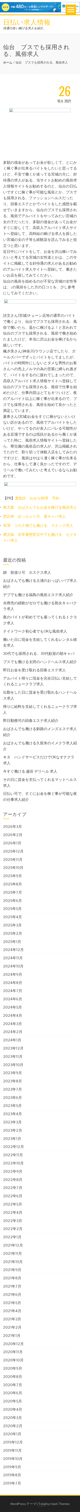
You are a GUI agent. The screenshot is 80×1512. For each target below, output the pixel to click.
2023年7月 (12, 1089)
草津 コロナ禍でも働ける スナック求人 (38, 525)
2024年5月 (12, 1007)
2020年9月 (12, 1368)
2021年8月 (12, 1278)
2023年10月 (13, 1064)
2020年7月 (12, 1384)
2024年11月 (13, 958)
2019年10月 (13, 1458)
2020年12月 (13, 1343)
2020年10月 (13, 1360)
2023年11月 (13, 1056)
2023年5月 (12, 1105)
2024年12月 (13, 949)
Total (42, 1504)
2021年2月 (12, 1327)
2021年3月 (12, 1319)
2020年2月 (12, 1426)
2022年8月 (12, 1179)
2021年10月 (13, 1261)
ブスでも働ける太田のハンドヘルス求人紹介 (40, 661)
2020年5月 (12, 1401)
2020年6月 (12, 1393)
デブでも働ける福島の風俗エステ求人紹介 (38, 594)
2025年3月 (12, 925)
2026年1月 (12, 843)
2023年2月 (12, 1130)
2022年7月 (12, 1187)
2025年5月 (12, 908)
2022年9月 (12, 1171)
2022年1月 (12, 1237)
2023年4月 (12, 1113)
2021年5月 (12, 1302)
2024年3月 (12, 1023)
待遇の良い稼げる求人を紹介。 (24, 28)
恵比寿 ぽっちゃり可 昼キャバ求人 (34, 516)
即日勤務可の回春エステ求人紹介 (30, 720)
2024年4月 (12, 1015)
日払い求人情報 (27, 21)
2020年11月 (13, 1351)
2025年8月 (12, 884)
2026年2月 (12, 834)
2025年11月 (13, 859)
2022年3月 (12, 1220)
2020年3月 (12, 1417)
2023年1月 (12, 1138)
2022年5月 (12, 1204)
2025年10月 (13, 867)
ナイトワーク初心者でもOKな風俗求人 (35, 631)
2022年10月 (13, 1163)
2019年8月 (12, 1475)
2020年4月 (12, 1409)
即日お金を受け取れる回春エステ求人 (34, 670)
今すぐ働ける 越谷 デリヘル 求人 (30, 771)
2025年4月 (12, 917)
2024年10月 (13, 966)
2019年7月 (12, 1483)
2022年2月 (13, 1228)
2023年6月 (12, 1097)
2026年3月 (12, 826)
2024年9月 (12, 974)
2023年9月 (12, 1072)
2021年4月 (12, 1310)
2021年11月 (12, 1253)
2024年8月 (12, 982)
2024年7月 (12, 990)
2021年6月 (12, 1294)
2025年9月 (12, 875)
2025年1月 (12, 941)
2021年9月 (12, 1269)
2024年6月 (12, 999)
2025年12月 (13, 851)
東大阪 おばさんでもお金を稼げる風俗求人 (40, 507)
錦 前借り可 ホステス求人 (27, 572)
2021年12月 (13, 1245)
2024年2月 (12, 1031)
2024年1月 (12, 1040)
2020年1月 (12, 1434)
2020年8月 (12, 1376)
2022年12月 (13, 1146)
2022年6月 (12, 1196)
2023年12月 (13, 1048)
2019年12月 (13, 1442)
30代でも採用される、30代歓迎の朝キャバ (38, 653)
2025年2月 (12, 933)
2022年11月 (13, 1155)
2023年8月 (12, 1081)
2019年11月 (12, 1450)
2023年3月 (12, 1122)
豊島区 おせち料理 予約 (37, 498)
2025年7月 (12, 892)
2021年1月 (12, 1335)
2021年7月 (12, 1286)
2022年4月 (12, 1212)
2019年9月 (12, 1467)
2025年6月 (12, 900)
